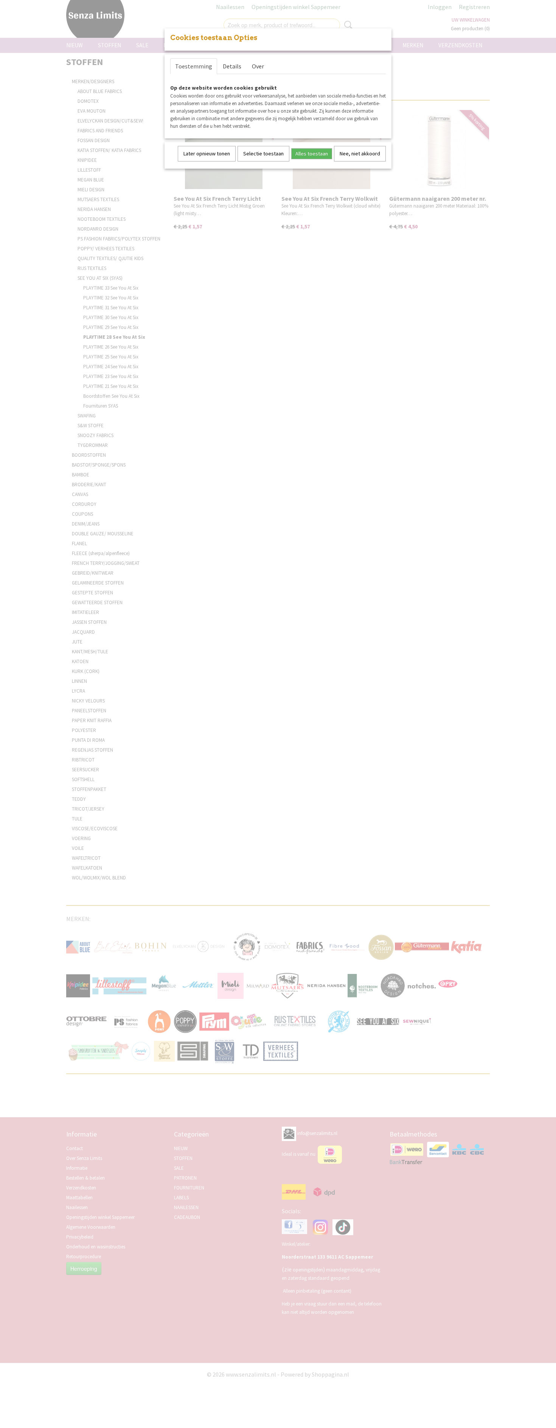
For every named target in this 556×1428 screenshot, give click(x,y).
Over (258, 66)
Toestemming (193, 66)
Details (232, 66)
